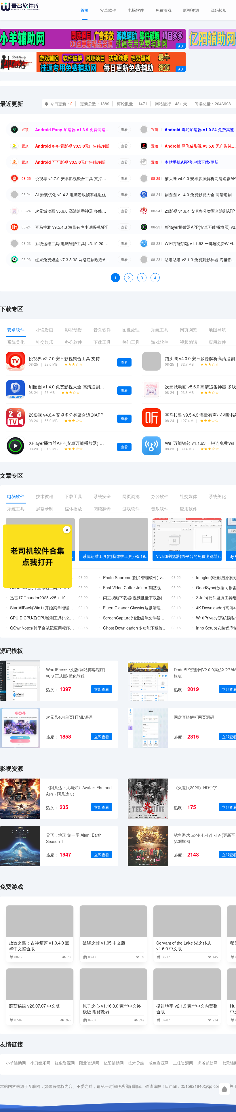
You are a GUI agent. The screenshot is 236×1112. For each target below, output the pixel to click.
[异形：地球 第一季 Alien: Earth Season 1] (20, 846)
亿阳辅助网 (114, 1063)
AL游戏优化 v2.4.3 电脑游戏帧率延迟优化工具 (72, 194)
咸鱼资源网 (159, 1063)
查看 (124, 129)
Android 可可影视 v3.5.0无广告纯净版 (70, 162)
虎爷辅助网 (207, 1063)
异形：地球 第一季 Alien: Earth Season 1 (74, 838)
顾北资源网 (89, 1063)
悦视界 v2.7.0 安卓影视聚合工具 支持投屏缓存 (72, 178)
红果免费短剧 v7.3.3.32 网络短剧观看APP (72, 259)
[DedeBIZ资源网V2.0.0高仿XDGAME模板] (148, 681)
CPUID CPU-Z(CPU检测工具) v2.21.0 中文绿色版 (42, 618)
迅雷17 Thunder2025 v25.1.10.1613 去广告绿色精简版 (42, 597)
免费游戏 (163, 10)
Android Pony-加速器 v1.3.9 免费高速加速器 (72, 129)
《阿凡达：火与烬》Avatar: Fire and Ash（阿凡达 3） (79, 791)
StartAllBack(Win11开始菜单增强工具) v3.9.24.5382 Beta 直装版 (42, 608)
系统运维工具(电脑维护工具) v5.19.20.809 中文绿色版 (72, 243)
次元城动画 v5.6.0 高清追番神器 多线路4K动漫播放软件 (72, 211)
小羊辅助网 (16, 1063)
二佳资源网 (183, 1063)
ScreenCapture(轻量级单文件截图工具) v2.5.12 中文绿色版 (135, 618)
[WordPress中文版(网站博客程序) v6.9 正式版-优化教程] (20, 681)
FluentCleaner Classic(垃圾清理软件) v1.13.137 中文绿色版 (135, 608)
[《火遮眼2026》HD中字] (148, 799)
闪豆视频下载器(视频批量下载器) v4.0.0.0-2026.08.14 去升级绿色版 (135, 597)
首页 (85, 10)
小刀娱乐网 (40, 1063)
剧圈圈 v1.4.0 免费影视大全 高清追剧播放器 (71, 387)
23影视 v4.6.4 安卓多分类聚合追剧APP (200, 211)
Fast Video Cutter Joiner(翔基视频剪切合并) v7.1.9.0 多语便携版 (135, 587)
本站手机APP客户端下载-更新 (191, 162)
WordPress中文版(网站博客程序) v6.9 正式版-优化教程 (75, 673)
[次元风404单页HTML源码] (20, 728)
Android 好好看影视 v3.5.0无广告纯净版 (72, 146)
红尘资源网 (65, 1063)
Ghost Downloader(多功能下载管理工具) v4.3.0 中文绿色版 (135, 628)
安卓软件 (108, 10)
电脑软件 (136, 10)
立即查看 (101, 689)
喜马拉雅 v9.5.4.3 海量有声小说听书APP (71, 227)
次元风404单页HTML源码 (69, 717)
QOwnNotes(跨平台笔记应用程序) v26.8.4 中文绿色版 (42, 628)
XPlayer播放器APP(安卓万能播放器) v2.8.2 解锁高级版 (81, 443)
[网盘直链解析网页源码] (148, 728)
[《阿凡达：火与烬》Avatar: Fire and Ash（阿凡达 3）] (20, 799)
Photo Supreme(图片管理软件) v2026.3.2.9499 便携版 (135, 577)
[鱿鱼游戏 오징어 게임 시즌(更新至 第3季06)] (148, 846)
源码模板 (219, 10)
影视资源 (191, 10)
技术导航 (136, 1063)
